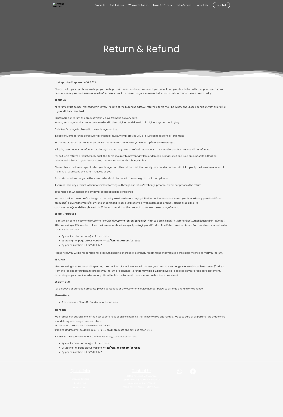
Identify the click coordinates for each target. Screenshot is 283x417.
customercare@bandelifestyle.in (134, 220)
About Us (202, 5)
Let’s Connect (184, 5)
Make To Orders (162, 5)
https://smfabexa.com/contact (122, 240)
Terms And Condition (80, 379)
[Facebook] (193, 371)
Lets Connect (80, 383)
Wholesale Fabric (138, 5)
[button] (221, 5)
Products (100, 5)
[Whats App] (179, 371)
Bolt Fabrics (117, 5)
